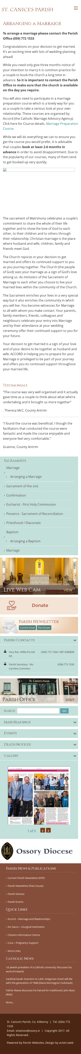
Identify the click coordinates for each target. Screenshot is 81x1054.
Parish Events (15, 902)
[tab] (39, 640)
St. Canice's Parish (27, 9)
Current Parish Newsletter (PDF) (26, 878)
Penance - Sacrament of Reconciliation (34, 514)
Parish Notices (16, 894)
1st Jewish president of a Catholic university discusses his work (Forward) (39, 969)
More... (10, 1002)
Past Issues (44, 627)
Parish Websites (33, 1043)
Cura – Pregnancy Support (23, 943)
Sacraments (15, 460)
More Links (14, 951)
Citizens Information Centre (24, 935)
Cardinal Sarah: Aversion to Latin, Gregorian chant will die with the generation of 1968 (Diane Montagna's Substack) (39, 981)
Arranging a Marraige (26, 476)
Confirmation (16, 495)
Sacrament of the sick (22, 486)
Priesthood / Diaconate (23, 523)
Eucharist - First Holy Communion (31, 504)
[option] (39, 795)
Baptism (12, 532)
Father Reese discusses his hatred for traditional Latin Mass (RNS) (40, 992)
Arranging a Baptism (25, 541)
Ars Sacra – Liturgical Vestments (26, 927)
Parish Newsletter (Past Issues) (25, 886)
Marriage (13, 468)
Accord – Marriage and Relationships (29, 919)
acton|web (66, 1043)
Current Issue (27, 627)
